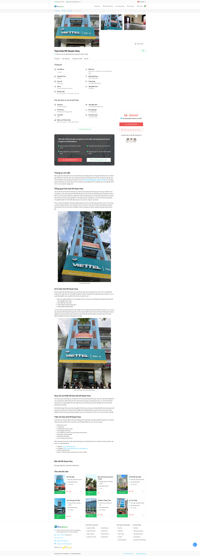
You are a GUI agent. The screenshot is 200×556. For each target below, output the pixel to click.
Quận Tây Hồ (104, 531)
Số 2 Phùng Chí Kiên (73, 500)
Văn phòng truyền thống (140, 540)
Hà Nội (63, 10)
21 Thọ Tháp (133, 500)
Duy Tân (120, 528)
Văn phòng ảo (137, 537)
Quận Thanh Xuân (91, 531)
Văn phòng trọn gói (138, 531)
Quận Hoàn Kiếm (91, 528)
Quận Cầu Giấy (105, 534)
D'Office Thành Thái (104, 500)
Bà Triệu (120, 537)
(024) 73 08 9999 (60, 535)
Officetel (136, 528)
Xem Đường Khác (122, 540)
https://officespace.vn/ (69, 446)
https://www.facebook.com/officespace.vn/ (76, 448)
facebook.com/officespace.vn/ (64, 544)
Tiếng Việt (141, 1)
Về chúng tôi (130, 6)
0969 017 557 (61, 1)
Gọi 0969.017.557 (132, 124)
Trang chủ (97, 6)
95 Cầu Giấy (70, 477)
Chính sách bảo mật (128, 553)
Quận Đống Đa (104, 528)
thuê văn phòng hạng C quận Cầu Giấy (94, 180)
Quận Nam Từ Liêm (91, 537)
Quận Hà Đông (90, 534)
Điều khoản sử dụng (141, 553)
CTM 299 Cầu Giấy (135, 477)
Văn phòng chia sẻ (138, 534)
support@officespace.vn (74, 1)
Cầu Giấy (70, 10)
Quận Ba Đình (104, 537)
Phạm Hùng (121, 534)
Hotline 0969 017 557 (71, 160)
